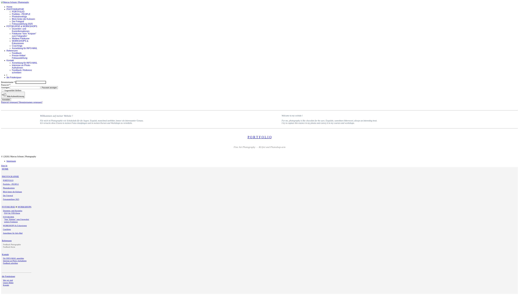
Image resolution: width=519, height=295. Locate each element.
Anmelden (6, 100)
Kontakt (10, 60)
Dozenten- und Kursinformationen (20, 30)
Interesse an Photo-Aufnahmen (21, 66)
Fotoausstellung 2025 (22, 24)
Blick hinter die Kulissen (23, 19)
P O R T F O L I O (260, 137)
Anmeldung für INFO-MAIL (24, 48)
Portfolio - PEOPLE (21, 14)
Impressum (11, 161)
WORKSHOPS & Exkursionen (20, 42)
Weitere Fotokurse (20, 38)
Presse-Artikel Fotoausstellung (19, 56)
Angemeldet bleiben (12, 90)
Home (9, 7)
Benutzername (8, 82)
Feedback (16, 53)
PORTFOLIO (18, 12)
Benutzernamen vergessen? (30, 102)
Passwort (5, 85)
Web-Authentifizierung (15, 96)
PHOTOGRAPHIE (15, 9)
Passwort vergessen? (10, 102)
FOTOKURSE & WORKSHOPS (21, 26)
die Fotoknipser (13, 77)
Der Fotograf (18, 21)
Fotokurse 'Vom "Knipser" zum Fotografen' (24, 34)
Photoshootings (19, 16)
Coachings (17, 46)
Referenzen (12, 51)
